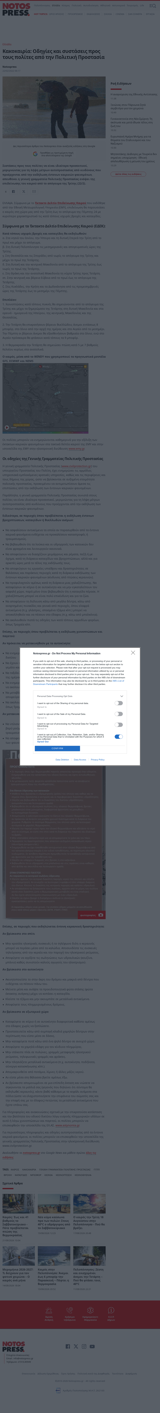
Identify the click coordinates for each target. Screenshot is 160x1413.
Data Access (80, 759)
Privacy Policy (98, 759)
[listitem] (80, 696)
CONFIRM (57, 748)
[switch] (119, 703)
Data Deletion (62, 759)
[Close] (134, 654)
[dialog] (80, 707)
